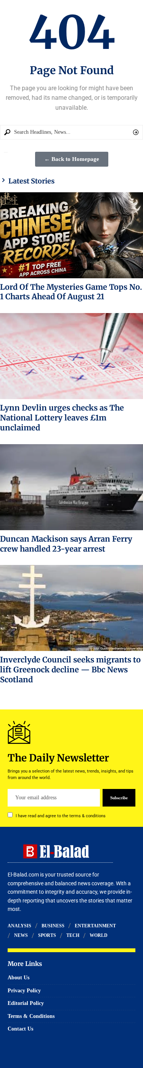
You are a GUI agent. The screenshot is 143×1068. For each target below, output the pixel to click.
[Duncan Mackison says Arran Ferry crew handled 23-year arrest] (71, 487)
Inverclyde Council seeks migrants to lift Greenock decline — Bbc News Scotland (70, 669)
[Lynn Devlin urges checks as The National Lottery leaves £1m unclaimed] (71, 356)
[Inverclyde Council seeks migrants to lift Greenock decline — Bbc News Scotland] (71, 608)
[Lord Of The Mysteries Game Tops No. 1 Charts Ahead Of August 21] (71, 235)
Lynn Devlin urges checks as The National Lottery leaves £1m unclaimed (62, 417)
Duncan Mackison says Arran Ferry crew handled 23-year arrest (66, 543)
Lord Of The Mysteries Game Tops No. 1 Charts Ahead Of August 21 (71, 292)
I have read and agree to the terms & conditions (61, 815)
